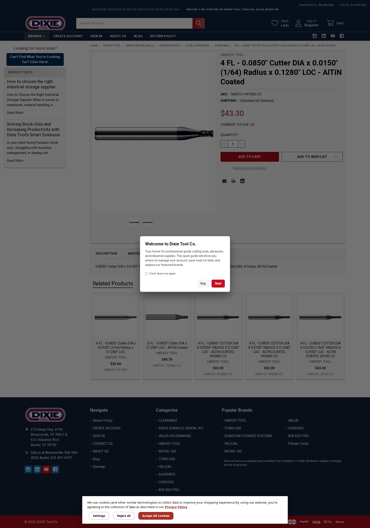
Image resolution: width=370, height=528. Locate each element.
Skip (203, 283)
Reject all (123, 516)
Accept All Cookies (156, 516)
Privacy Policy (176, 507)
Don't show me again (163, 273)
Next (218, 283)
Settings (99, 516)
